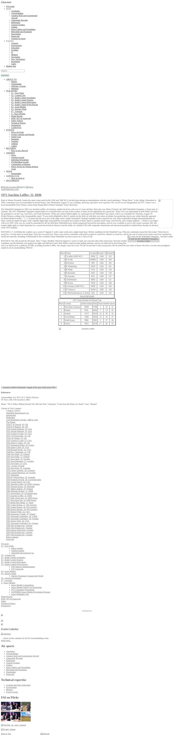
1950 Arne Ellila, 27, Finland (18, 457)
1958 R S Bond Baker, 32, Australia (20, 477)
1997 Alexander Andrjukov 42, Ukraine (22, 523)
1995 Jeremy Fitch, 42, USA (17, 521)
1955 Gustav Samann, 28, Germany (20, 470)
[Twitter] (8, 729)
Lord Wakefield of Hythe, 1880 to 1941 (22, 420)
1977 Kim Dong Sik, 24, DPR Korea (21, 500)
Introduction (11, 415)
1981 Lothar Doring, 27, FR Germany (21, 505)
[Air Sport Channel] (13, 725)
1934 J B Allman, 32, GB (16, 438)
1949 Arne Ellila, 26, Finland (18, 454)
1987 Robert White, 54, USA (18, 512)
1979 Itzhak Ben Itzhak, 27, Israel (19, 503)
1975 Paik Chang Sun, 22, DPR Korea (21, 498)
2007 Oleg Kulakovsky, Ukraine (19, 535)
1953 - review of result (15, 466)
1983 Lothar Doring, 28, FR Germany (21, 507)
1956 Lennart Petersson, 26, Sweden (21, 473)
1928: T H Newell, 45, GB (17, 424)
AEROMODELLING (10, 189)
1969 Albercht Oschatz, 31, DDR (19, 491)
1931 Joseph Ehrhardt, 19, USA (19, 431)
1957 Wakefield (12, 475)
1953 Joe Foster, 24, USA (16, 464)
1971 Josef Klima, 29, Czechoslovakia (21, 493)
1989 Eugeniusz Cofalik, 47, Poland (20, 514)
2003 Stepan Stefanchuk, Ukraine (19, 530)
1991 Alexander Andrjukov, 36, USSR (21, 516)
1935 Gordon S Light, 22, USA (19, 441)
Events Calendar (9, 629)
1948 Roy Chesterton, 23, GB (18, 452)
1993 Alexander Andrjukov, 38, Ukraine (22, 519)
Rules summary (12, 537)
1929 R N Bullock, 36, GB (17, 427)
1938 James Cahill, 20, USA (17, 447)
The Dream (10, 422)
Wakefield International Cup (17, 413)
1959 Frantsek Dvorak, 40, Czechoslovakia (23, 480)
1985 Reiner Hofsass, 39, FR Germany (22, 509)
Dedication (10, 418)
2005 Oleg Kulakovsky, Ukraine (19, 532)
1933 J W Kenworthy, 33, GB (18, 436)
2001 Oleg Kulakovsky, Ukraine (19, 528)
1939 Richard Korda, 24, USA (18, 450)
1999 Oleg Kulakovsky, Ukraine (19, 526)
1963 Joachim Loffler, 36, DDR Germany (23, 484)
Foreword (10, 539)
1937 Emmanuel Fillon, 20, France (20, 445)
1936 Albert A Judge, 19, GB (18, 443)
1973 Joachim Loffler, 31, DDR (21, 195)
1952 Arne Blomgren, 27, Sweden (20, 461)
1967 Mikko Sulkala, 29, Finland (19, 489)
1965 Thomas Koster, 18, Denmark (20, 486)
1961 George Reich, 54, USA (18, 482)
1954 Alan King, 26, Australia (18, 468)
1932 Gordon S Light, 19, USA (19, 434)
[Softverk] (45, 734)
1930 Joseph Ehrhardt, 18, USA (19, 429)
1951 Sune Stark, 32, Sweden (18, 459)
